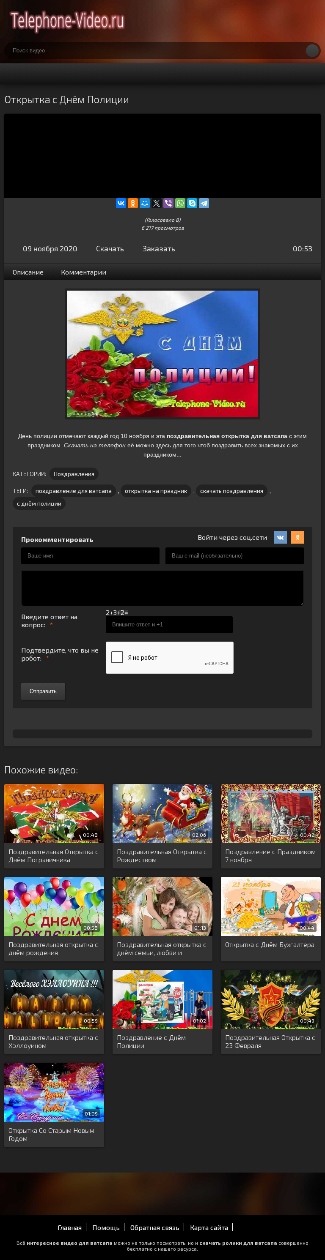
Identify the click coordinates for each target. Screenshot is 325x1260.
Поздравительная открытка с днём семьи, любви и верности (162, 948)
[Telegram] (204, 203)
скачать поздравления (231, 490)
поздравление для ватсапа (74, 490)
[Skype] (192, 203)
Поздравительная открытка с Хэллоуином (53, 1041)
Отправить (43, 691)
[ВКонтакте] (121, 203)
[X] (156, 203)
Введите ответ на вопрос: (49, 620)
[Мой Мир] (145, 203)
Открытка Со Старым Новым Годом (51, 1134)
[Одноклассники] (133, 203)
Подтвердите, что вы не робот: (60, 654)
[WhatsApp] (180, 203)
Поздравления (74, 473)
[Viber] (168, 203)
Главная (70, 1227)
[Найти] (312, 50)
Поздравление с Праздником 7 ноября (270, 855)
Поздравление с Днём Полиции (151, 1041)
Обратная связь (154, 1227)
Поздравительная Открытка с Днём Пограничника (53, 855)
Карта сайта (209, 1227)
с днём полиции (39, 503)
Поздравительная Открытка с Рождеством (162, 855)
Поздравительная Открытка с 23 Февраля (270, 1041)
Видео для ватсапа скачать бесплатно (67, 21)
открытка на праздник (156, 490)
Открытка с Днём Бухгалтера (269, 944)
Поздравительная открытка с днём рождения (53, 948)
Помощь (106, 1227)
